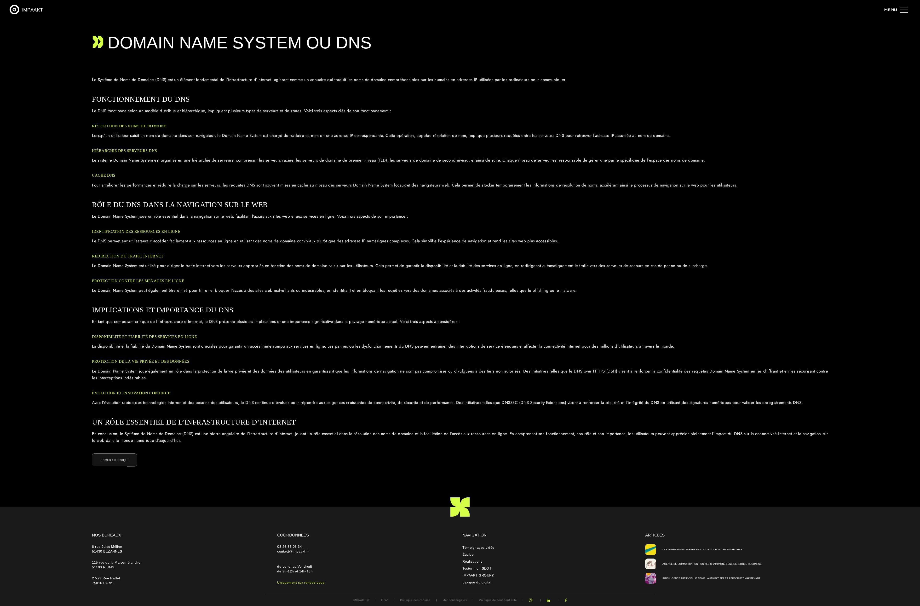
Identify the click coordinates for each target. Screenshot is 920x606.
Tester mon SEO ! (476, 568)
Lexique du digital (476, 582)
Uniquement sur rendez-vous (300, 582)
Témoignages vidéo (478, 547)
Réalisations (472, 561)
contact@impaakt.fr (293, 551)
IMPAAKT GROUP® (478, 575)
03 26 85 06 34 (290, 546)
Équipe (468, 554)
